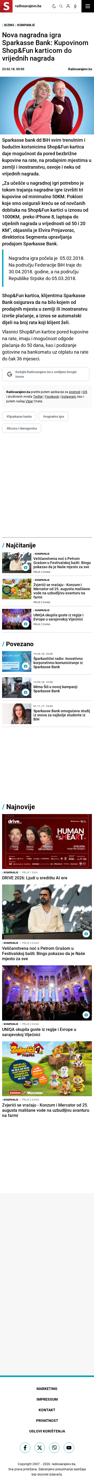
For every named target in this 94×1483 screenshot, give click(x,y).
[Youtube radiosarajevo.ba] (69, 1448)
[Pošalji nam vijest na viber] (54, 1448)
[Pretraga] (61, 6)
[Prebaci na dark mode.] (54, 6)
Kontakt (47, 1409)
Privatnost (47, 1420)
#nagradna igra (53, 416)
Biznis (9, 25)
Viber (29, 401)
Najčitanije (21, 545)
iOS (85, 392)
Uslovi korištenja (47, 1431)
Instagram (68, 396)
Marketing (47, 1388)
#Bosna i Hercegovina (22, 428)
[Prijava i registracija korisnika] (68, 6)
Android (74, 392)
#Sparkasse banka (19, 416)
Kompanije (26, 25)
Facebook (52, 396)
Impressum (47, 1399)
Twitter (38, 396)
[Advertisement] (47, 485)
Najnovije (20, 806)
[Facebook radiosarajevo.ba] (25, 1448)
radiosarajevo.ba (63, 1464)
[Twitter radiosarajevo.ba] (39, 1448)
